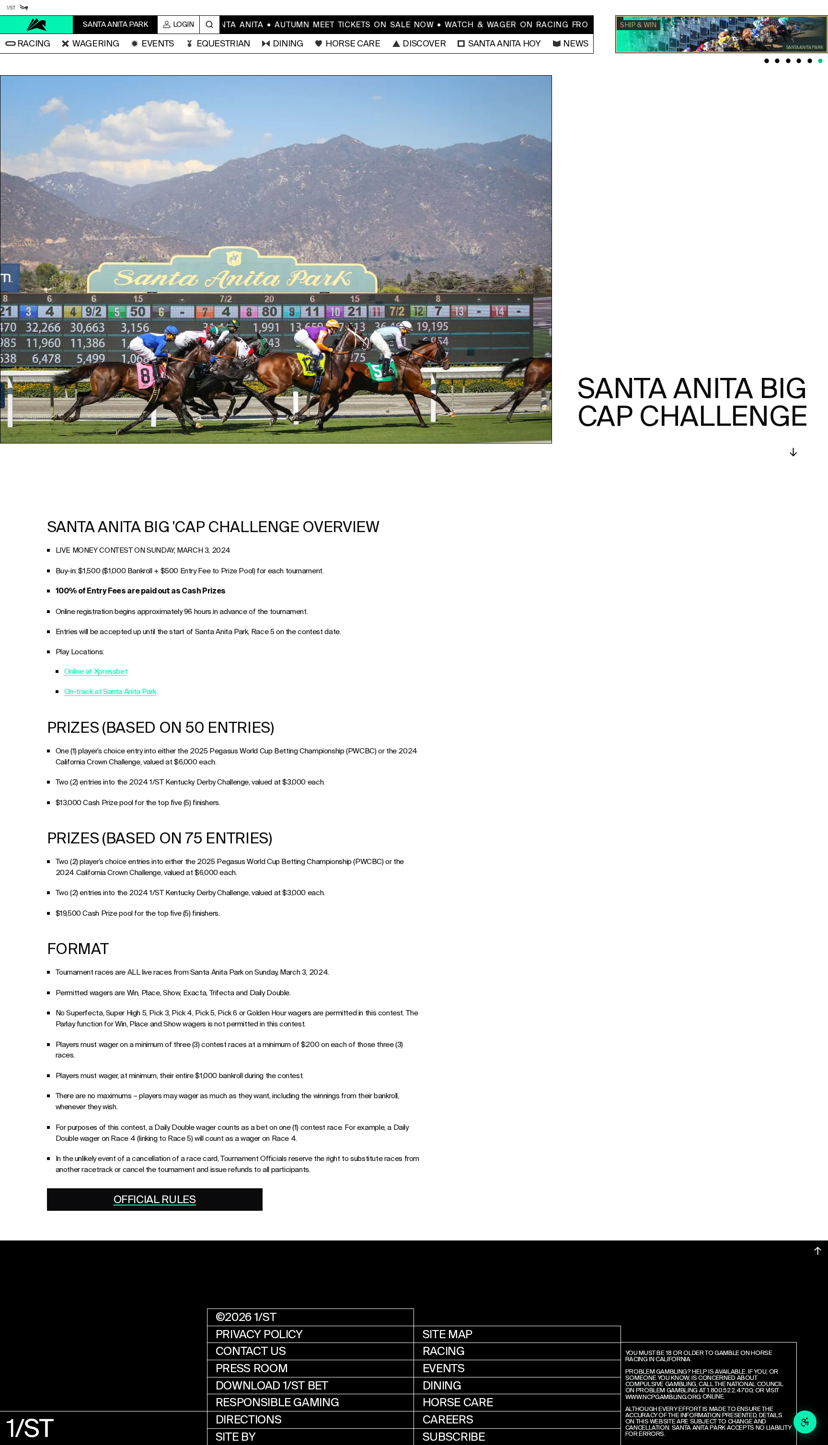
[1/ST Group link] (10, 7)
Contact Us (251, 1351)
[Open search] (209, 24)
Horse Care (458, 1402)
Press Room (252, 1368)
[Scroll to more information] (793, 452)
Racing (444, 1351)
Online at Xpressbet (95, 671)
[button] (28, 43)
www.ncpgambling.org (663, 1397)
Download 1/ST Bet (272, 1385)
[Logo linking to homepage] (36, 24)
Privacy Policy (259, 1334)
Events (444, 1368)
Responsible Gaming (277, 1402)
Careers (448, 1419)
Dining (442, 1385)
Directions (248, 1419)
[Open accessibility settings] (805, 1422)
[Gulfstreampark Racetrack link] (23, 7)
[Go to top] (818, 1251)
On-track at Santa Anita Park (110, 691)
